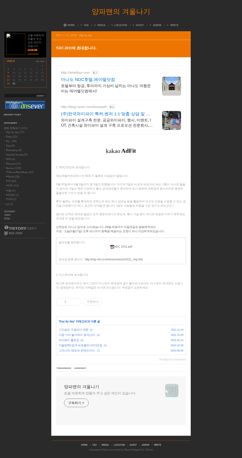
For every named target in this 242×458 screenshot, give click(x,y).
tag (94, 445)
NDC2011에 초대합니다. (76, 48)
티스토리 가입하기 (20, 227)
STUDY (12, 195)
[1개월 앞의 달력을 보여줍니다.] (37, 61)
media (105, 445)
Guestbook (138, 25)
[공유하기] (70, 301)
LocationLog (119, 25)
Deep (11, 136)
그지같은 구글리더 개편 (73, 329)
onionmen (94, 449)
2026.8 (11, 61)
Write (172, 25)
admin (145, 445)
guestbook (133, 445)
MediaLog (100, 25)
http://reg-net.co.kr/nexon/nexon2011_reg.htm (114, 259)
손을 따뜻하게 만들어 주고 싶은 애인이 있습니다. (100, 393)
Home (69, 25)
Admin (155, 25)
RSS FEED (13, 233)
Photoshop (14, 150)
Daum (127, 449)
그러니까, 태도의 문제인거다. (77, 350)
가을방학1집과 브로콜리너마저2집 (80, 345)
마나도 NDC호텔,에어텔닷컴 (88, 79)
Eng (10, 145)
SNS (10, 159)
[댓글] (80, 368)
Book (14, 176)
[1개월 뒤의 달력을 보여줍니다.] (42, 61)
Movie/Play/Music (21, 172)
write (157, 445)
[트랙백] (64, 368)
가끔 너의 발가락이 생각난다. (77, 335)
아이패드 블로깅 (69, 340)
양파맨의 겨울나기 (121, 11)
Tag (84, 25)
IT (12, 181)
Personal (13, 163)
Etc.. (11, 141)
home (84, 445)
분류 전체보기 (15, 128)
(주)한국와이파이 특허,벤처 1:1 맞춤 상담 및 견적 (105, 114)
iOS (12, 199)
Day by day (85, 35)
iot (9, 204)
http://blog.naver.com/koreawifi (84, 107)
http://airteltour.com (75, 72)
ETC (13, 185)
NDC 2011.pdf (123, 246)
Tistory (149, 449)
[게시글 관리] (76, 301)
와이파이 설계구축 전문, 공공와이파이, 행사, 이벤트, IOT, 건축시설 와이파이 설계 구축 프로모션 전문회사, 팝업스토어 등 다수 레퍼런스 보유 (106, 123)
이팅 (10, 190)
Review (13, 168)
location (119, 445)
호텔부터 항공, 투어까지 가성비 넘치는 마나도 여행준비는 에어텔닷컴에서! (106, 88)
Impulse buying (16, 154)
